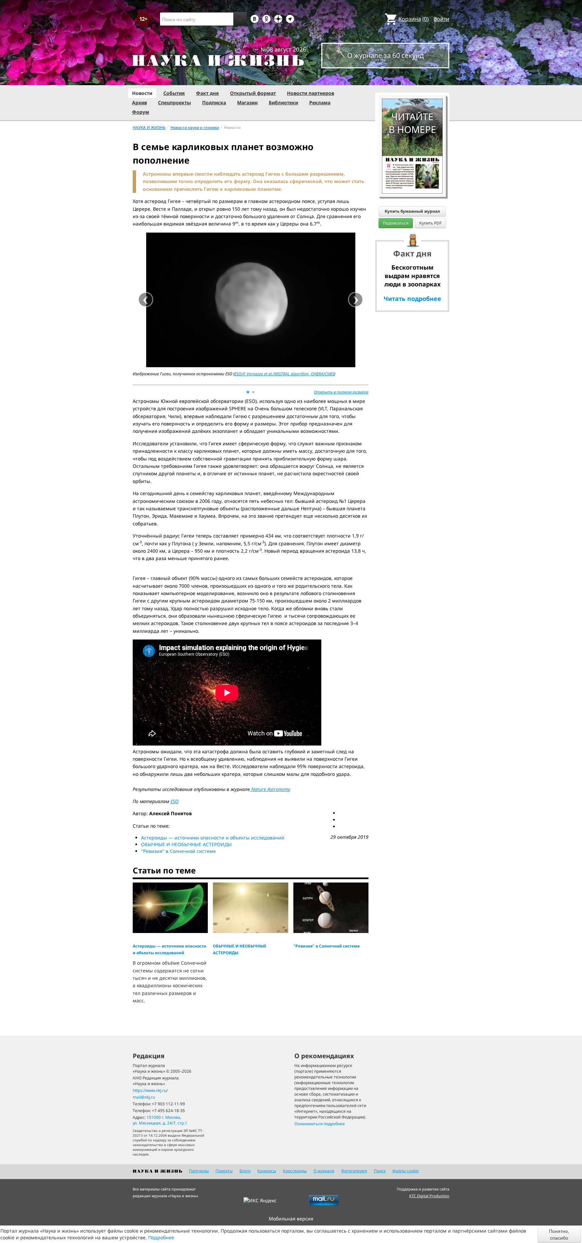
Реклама (319, 102)
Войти (441, 19)
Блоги (245, 1171)
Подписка (214, 102)
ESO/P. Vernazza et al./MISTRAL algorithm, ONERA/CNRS (284, 374)
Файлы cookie (405, 1171)
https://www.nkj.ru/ (150, 1090)
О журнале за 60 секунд (385, 55)
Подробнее (161, 1237)
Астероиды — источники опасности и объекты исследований (212, 837)
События (174, 93)
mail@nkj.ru (144, 1097)
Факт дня (207, 93)
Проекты (224, 1171)
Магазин (247, 102)
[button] (248, 392)
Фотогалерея (354, 1171)
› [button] (356, 299)
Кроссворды (295, 1171)
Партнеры (199, 1171)
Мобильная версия (291, 1218)
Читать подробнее (412, 298)
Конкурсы (266, 1171)
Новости (142, 93)
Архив (139, 102)
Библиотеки (283, 102)
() (413, 19)
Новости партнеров (310, 93)
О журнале (324, 1171)
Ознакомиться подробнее (319, 1124)
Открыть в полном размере (341, 392)
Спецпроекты (174, 102)
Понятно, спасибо (559, 1234)
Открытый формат (253, 93)
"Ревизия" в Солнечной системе (178, 851)
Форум (140, 112)
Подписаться (396, 223)
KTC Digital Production (429, 1195)
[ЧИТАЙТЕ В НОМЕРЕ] (412, 79)
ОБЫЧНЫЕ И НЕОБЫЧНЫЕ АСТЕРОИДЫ (186, 844)
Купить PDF (430, 223)
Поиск (380, 1171)
